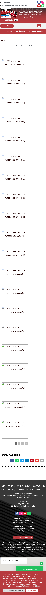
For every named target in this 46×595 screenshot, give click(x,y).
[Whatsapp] (43, 5)
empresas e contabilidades (14, 31)
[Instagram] (43, 2)
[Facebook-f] (17, 513)
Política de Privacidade (31, 586)
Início (3, 41)
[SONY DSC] (15, 67)
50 (27, 443)
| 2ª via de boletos (35, 31)
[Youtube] (39, 5)
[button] (7, 26)
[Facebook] (39, 2)
